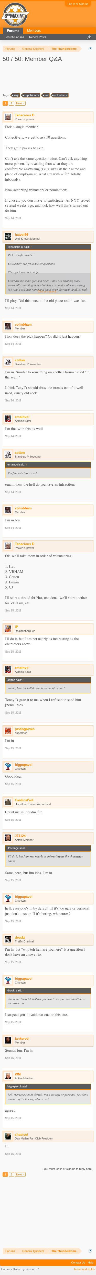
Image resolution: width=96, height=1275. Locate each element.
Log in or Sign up (78, 3)
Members (34, 30)
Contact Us (78, 1262)
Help (90, 1262)
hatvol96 (21, 235)
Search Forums (14, 37)
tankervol (22, 1038)
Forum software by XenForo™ (20, 1269)
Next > (20, 103)
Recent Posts (37, 37)
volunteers (60, 95)
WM (18, 1074)
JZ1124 (20, 836)
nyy (16, 95)
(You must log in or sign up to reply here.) (67, 1168)
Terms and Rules (84, 1269)
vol (46, 95)
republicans (32, 95)
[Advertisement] (49, 77)
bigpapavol (24, 765)
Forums (13, 31)
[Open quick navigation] (90, 48)
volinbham (23, 324)
